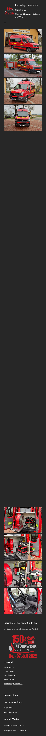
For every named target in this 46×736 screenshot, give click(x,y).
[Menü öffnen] (5, 22)
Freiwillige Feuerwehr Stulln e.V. (21, 623)
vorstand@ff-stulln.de (13, 683)
